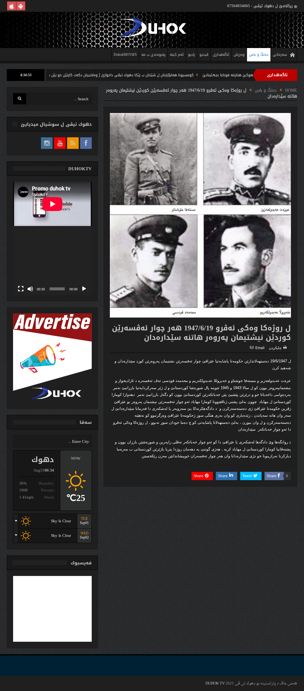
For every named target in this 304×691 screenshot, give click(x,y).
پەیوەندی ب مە (153, 54)
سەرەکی (280, 54)
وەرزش (239, 54)
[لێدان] (84, 289)
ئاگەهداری (221, 54)
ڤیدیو (204, 54)
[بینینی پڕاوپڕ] (21, 289)
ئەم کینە (176, 54)
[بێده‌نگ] (30, 289)
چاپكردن (275, 348)
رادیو (191, 54)
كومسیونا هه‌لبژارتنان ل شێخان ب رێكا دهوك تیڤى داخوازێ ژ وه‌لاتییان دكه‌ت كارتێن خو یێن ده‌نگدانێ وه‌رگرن (134, 75)
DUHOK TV (215, 683)
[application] (52, 238)
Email (260, 348)
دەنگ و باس (258, 54)
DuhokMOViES (125, 54)
